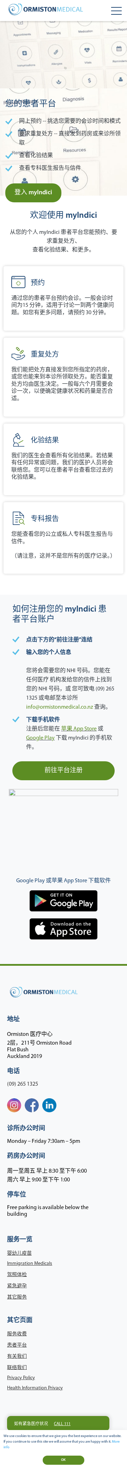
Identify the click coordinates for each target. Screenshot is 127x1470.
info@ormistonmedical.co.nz (59, 707)
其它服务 (17, 1297)
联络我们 (17, 1367)
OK (63, 1460)
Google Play (40, 738)
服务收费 (17, 1334)
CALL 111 (62, 1424)
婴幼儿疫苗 (19, 1253)
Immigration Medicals (29, 1263)
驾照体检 (17, 1274)
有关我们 (17, 1356)
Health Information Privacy (35, 1388)
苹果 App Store (79, 729)
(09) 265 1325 (22, 1084)
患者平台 (17, 1345)
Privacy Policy (21, 1378)
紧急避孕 (17, 1286)
